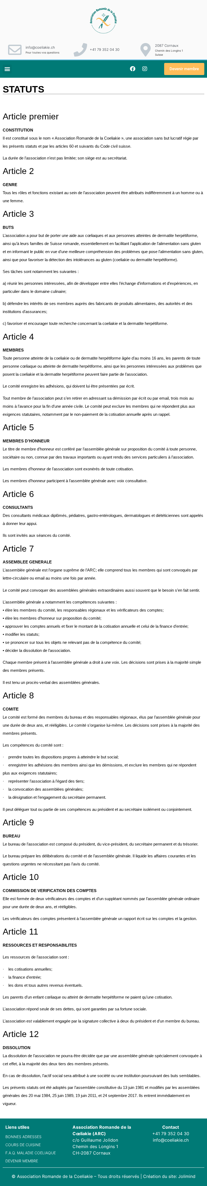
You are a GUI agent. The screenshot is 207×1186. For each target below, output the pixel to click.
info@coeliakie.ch (40, 47)
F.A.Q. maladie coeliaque (30, 1153)
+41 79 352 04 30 (104, 49)
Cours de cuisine (23, 1144)
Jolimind (186, 1176)
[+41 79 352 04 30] (80, 49)
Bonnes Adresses (23, 1136)
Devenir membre (21, 1161)
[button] (7, 69)
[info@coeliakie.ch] (15, 49)
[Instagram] (144, 68)
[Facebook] (132, 68)
